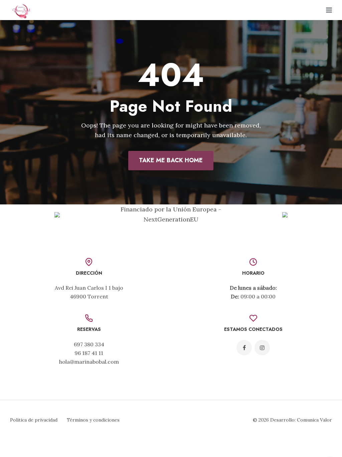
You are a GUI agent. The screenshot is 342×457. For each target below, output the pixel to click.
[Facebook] (244, 347)
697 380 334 (89, 344)
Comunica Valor (314, 420)
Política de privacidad (33, 420)
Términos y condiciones (93, 420)
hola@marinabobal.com (89, 361)
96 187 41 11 (88, 353)
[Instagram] (262, 347)
